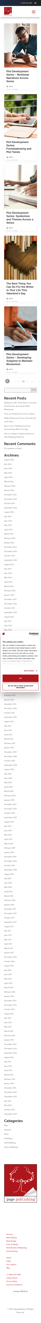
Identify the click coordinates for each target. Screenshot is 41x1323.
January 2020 (9, 800)
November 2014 (10, 1048)
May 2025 (8, 525)
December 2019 (10, 804)
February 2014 (9, 1079)
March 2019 (8, 843)
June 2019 (8, 830)
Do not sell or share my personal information (20, 686)
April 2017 (8, 944)
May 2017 (8, 939)
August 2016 (9, 965)
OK (20, 678)
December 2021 (10, 704)
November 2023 (10, 603)
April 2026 (8, 477)
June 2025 (8, 521)
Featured (7, 1129)
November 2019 (10, 808)
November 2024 (10, 551)
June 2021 (8, 730)
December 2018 (10, 856)
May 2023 (8, 630)
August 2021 (9, 721)
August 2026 (9, 459)
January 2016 (9, 996)
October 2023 (9, 608)
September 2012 (10, 1096)
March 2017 (8, 948)
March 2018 (8, 896)
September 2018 (10, 869)
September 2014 (10, 1053)
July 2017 (7, 931)
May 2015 (8, 1026)
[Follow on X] (18, 1298)
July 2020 (7, 774)
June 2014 (8, 1066)
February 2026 (10, 486)
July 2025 (7, 516)
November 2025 (10, 499)
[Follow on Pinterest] (27, 1298)
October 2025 (9, 503)
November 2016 (10, 957)
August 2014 (9, 1057)
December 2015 (10, 1000)
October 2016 (9, 961)
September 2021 (10, 717)
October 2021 (9, 713)
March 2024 (9, 586)
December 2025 (10, 494)
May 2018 (8, 887)
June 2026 (8, 468)
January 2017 (9, 952)
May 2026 (8, 473)
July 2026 (7, 464)
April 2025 (8, 529)
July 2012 (7, 1101)
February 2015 (9, 1035)
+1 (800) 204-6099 (26, 3)
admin (11, 86)
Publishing (8, 1138)
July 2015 (7, 1018)
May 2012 (8, 1105)
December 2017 (10, 909)
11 (28, 381)
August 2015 (9, 1013)
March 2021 (8, 739)
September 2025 (10, 508)
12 (32, 381)
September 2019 (10, 817)
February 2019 (9, 848)
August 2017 (9, 926)
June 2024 (8, 573)
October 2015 (9, 1009)
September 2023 (10, 612)
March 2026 (9, 481)
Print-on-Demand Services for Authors (19, 414)
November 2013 (10, 1092)
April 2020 (8, 787)
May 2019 (8, 835)
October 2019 (9, 813)
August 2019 (9, 822)
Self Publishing (10, 1142)
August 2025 (9, 512)
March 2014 (8, 1074)
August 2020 (9, 769)
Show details (29, 671)
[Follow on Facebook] (14, 1298)
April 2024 (8, 582)
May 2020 (8, 782)
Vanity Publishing (11, 1147)
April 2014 (8, 1070)
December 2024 (10, 547)
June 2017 (8, 935)
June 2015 (8, 1022)
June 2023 (8, 625)
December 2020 (10, 752)
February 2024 (10, 590)
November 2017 (10, 913)
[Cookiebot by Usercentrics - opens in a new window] (29, 634)
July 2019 (7, 826)
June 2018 (8, 883)
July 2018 (7, 878)
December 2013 (10, 1088)
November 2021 (10, 708)
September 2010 (10, 1114)
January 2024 (9, 595)
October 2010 (9, 1109)
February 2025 (10, 538)
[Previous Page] (7, 381)
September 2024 (10, 560)
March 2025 (9, 534)
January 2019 (9, 852)
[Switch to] (35, 3)
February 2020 (10, 795)
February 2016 (9, 992)
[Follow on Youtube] (22, 1298)
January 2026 (9, 490)
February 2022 (10, 695)
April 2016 (8, 983)
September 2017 (10, 922)
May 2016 (8, 979)
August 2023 (9, 617)
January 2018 (9, 904)
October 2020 (9, 760)
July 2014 (7, 1061)
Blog (6, 1125)
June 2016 (8, 974)
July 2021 (7, 726)
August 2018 (9, 874)
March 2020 (9, 791)
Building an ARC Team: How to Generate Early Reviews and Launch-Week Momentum (20, 406)
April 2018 (8, 891)
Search (34, 390)
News (6, 1134)
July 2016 (7, 970)
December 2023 (10, 599)
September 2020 (10, 765)
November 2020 (10, 756)
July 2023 (7, 621)
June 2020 (8, 778)
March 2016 (8, 987)
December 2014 (10, 1044)
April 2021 (8, 734)
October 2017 (9, 918)
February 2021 (9, 743)
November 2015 (10, 1005)
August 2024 (9, 564)
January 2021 (9, 747)
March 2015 (8, 1031)
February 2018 (9, 900)
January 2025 (9, 542)
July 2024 (7, 569)
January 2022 (9, 699)
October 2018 (9, 865)
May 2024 (8, 577)
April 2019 (8, 839)
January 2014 (9, 1083)
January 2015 (9, 1040)
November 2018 (10, 861)
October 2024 (9, 555)
